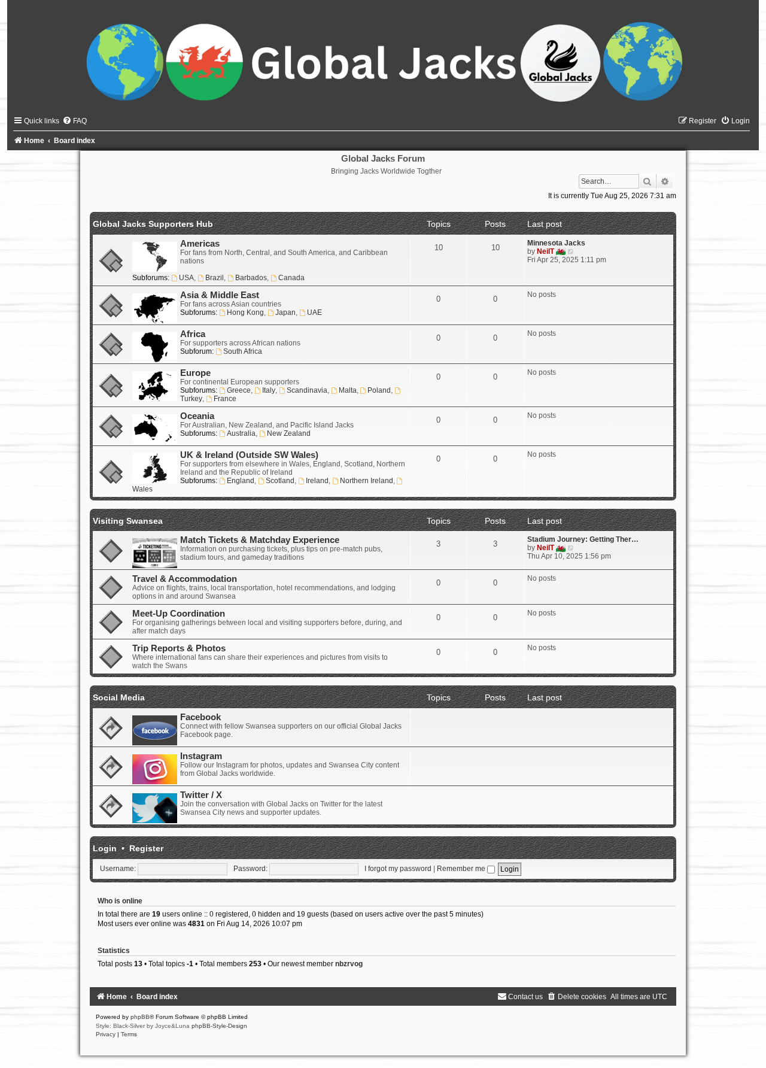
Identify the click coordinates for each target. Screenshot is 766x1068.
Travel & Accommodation (184, 579)
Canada (291, 278)
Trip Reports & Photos (179, 648)
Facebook (200, 717)
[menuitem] (74, 121)
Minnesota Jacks (556, 243)
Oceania (197, 416)
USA (186, 278)
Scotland (280, 481)
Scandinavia (307, 390)
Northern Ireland (366, 481)
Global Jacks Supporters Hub (153, 224)
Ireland (317, 481)
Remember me (462, 868)
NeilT (545, 251)
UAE (314, 312)
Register (146, 848)
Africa (192, 334)
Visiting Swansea (128, 521)
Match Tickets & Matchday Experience (259, 540)
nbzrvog (349, 964)
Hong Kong (245, 312)
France (225, 399)
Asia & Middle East (219, 295)
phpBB (140, 1017)
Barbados (251, 278)
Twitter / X (201, 795)
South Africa (242, 351)
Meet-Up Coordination (178, 613)
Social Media (119, 697)
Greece (239, 390)
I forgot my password (397, 868)
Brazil (214, 278)
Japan (285, 312)
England (240, 481)
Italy (268, 390)
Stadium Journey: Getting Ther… (583, 539)
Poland (379, 390)
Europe (195, 373)
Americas (200, 243)
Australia (241, 433)
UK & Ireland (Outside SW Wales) (249, 455)
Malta (348, 390)
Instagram (201, 756)
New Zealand (289, 433)
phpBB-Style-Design (219, 1026)
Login (105, 848)
